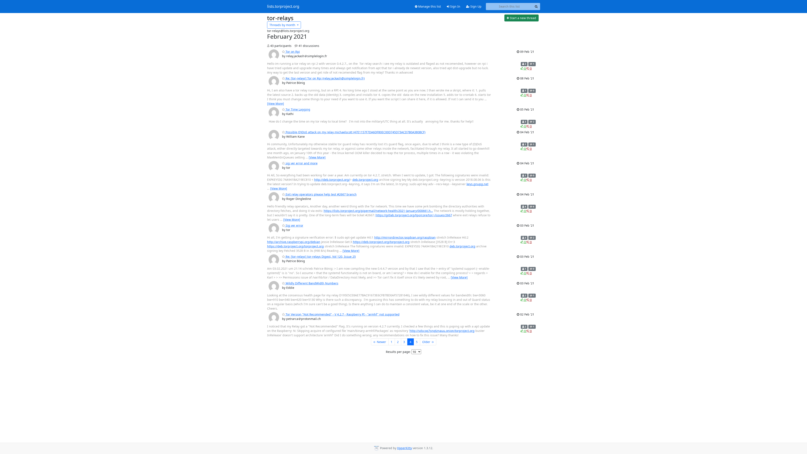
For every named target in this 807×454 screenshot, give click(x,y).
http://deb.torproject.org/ (332, 180)
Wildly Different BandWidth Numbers (311, 283)
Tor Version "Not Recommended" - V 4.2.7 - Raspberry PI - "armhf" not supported (342, 314)
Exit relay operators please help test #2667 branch (321, 194)
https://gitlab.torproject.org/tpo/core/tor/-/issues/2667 (414, 215)
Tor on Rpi (292, 52)
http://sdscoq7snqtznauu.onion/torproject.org (442, 331)
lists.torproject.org (283, 6)
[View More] (275, 104)
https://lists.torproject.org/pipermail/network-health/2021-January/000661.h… (378, 211)
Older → (428, 342)
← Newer (379, 342)
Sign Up (475, 6)
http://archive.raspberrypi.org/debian (293, 242)
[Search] (536, 6)
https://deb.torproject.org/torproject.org (381, 242)
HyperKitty (404, 448)
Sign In (454, 6)
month (282, 25)
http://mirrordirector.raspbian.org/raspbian (405, 237)
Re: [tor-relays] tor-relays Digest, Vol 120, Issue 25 (320, 257)
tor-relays (280, 18)
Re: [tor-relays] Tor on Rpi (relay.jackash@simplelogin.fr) (325, 78)
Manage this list (429, 6)
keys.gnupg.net (477, 184)
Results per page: (398, 352)
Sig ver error (294, 225)
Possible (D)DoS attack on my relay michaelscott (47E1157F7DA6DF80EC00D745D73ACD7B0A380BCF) (355, 132)
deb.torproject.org (365, 180)
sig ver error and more (301, 163)
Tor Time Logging (297, 109)
